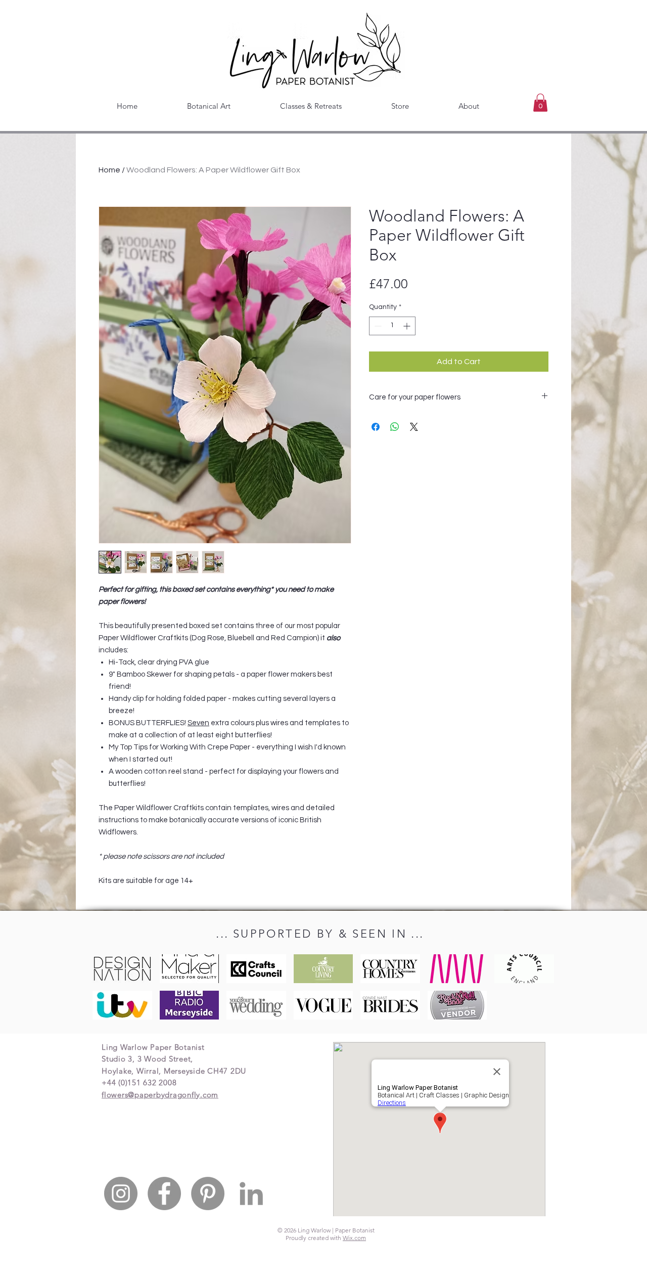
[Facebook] (164, 1193)
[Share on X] (414, 427)
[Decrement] (377, 326)
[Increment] (407, 326)
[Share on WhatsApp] (395, 427)
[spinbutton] (392, 326)
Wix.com (354, 1238)
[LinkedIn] (251, 1193)
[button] (540, 103)
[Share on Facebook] (375, 427)
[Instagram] (120, 1193)
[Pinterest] (207, 1193)
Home (109, 170)
